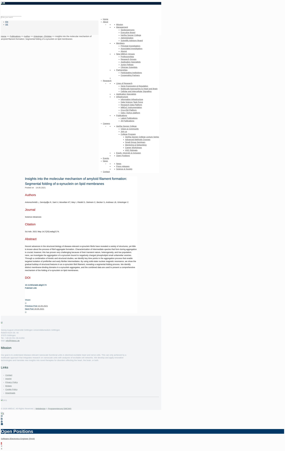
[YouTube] (2, 421)
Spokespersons (127, 30)
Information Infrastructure (132, 99)
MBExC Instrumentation (131, 107)
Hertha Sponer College (131, 35)
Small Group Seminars (135, 142)
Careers (106, 123)
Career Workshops (133, 148)
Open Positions (123, 156)
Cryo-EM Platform (129, 110)
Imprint (8, 379)
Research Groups (128, 59)
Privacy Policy (11, 382)
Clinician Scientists (129, 67)
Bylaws (8, 386)
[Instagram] (2, 416)
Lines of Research (124, 83)
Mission (119, 24)
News (105, 161)
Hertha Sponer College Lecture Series (142, 137)
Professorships (127, 57)
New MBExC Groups (125, 54)
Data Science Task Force (132, 102)
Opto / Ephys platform (130, 113)
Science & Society (124, 169)
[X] (2, 413)
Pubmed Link (31, 288)
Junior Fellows (127, 65)
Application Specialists (131, 62)
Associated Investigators (131, 48)
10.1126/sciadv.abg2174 (36, 285)
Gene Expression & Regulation (134, 86)
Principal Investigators (130, 46)
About (105, 22)
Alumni (124, 51)
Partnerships (121, 70)
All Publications (127, 121)
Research (107, 81)
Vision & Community (130, 129)
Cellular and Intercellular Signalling (136, 91)
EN (6, 22)
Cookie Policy (11, 389)
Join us (124, 131)
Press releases (122, 166)
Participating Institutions (131, 73)
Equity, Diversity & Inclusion (128, 153)
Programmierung (55, 409)
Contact (106, 172)
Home (105, 19)
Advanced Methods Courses (137, 139)
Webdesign (41, 409)
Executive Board (128, 32)
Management (122, 27)
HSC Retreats (131, 150)
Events (106, 158)
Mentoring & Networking (136, 145)
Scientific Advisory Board (132, 40)
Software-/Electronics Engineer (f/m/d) (18, 439)
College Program (128, 134)
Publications (121, 115)
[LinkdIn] (2, 419)
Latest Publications (129, 118)
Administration (127, 38)
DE (6, 24)
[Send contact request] (2, 424)
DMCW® (67, 409)
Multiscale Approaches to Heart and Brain (139, 89)
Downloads (10, 393)
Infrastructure (122, 97)
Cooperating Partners (130, 75)
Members (120, 43)
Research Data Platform (131, 105)
